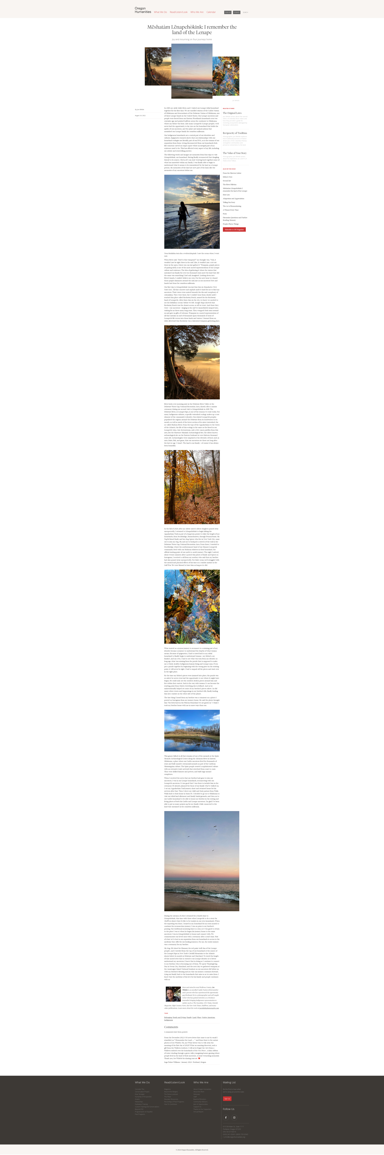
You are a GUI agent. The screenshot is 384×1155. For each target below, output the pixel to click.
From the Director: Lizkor (232, 173)
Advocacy (197, 1094)
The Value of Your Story (235, 152)
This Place (167, 1097)
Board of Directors (200, 1099)
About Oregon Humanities (202, 1089)
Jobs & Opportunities (201, 1104)
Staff (195, 1097)
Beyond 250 (139, 1109)
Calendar (211, 12)
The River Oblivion (229, 184)
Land (194, 1017)
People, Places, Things (231, 224)
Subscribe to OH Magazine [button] (234, 229)
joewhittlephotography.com (209, 1008)
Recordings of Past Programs (174, 1102)
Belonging (168, 1017)
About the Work (199, 1092)
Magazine (167, 1089)
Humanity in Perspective (143, 1097)
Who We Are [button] (197, 12)
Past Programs (140, 1114)
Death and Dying (179, 1017)
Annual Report (198, 1112)
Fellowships (139, 1102)
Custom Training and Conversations (147, 1107)
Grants (137, 1099)
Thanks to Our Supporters (203, 1109)
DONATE (236, 12)
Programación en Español (143, 1112)
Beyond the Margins (171, 1092)
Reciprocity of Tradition (235, 132)
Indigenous (168, 1020)
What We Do (142, 1082)
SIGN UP (227, 12)
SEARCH (245, 12)
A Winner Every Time (231, 210)
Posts (225, 213)
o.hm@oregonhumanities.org (234, 1137)
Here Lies (226, 194)
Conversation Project (142, 1092)
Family (189, 1017)
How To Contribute (170, 1104)
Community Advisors (201, 1102)
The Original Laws (232, 112)
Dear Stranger (140, 1094)
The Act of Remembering (232, 206)
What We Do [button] (160, 12)
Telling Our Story (229, 202)
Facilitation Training (141, 1104)
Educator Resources (171, 1099)
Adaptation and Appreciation (233, 198)
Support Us (197, 1107)
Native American (208, 1017)
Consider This (139, 1089)
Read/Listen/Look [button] (179, 12)
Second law (227, 180)
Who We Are (201, 1082)
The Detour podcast (171, 1094)
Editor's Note (227, 177)
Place (199, 1017)
